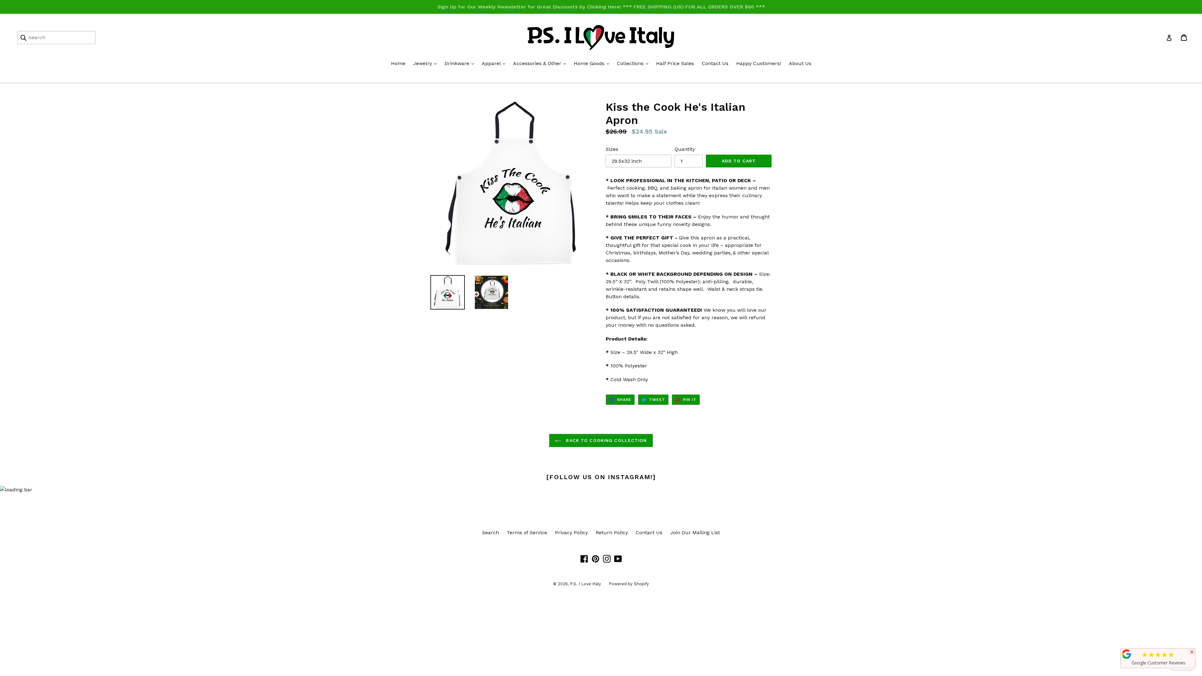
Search (490, 532)
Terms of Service (527, 532)
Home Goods (593, 63)
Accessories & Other (541, 63)
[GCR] (1126, 654)
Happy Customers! (758, 63)
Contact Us (715, 63)
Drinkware (460, 63)
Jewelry (426, 63)
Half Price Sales (675, 63)
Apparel (495, 63)
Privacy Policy (571, 532)
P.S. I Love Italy (585, 583)
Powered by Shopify (629, 583)
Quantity (685, 149)
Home (398, 63)
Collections (634, 63)
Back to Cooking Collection (605, 440)
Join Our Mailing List (695, 532)
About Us (800, 63)
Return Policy (612, 532)
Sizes (612, 149)
